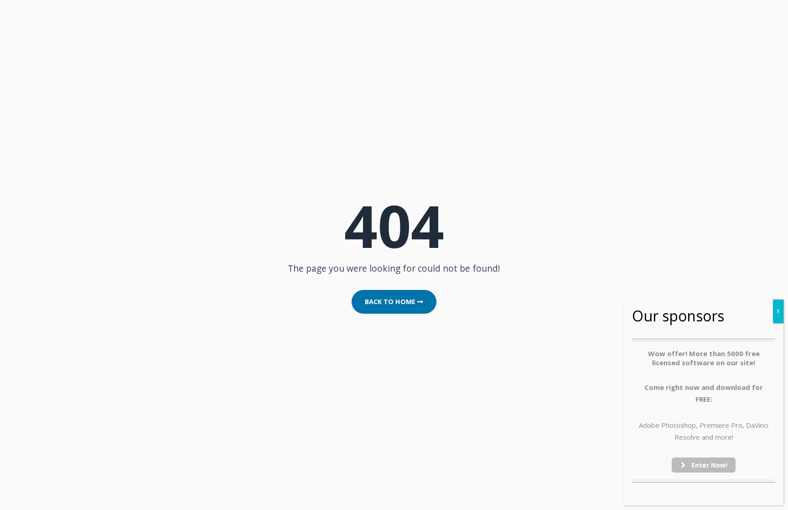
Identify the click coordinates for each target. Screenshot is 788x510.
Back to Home (391, 301)
